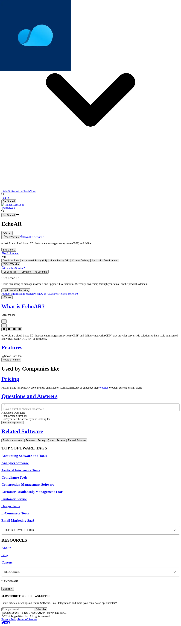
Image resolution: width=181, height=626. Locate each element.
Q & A (45, 293)
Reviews (54, 293)
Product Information (12, 293)
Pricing (37, 293)
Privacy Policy (9, 619)
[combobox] (3, 407)
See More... (9, 249)
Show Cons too (13, 355)
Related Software (68, 293)
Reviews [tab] (61, 440)
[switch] (2, 356)
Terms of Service (27, 619)
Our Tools (24, 191)
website (103, 387)
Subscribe (41, 609)
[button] (90, 99)
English (6, 589)
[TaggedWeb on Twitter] (2, 622)
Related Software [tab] (77, 440)
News (33, 191)
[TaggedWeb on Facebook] (8, 622)
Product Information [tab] (13, 440)
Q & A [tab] (51, 440)
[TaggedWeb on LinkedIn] (5, 622)
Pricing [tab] (41, 440)
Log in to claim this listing (16, 290)
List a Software (9, 191)
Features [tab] (30, 440)
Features (28, 293)
